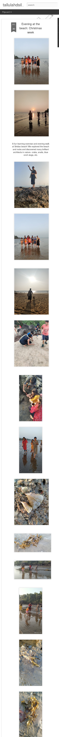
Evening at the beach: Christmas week (30, 28)
